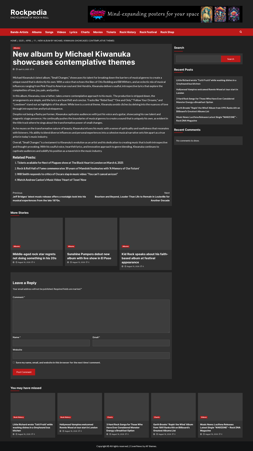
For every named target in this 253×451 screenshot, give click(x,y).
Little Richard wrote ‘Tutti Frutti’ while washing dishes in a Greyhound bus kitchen (206, 82)
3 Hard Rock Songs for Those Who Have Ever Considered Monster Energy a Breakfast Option (205, 100)
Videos (61, 32)
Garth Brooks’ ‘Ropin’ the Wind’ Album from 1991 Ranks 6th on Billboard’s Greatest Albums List (208, 109)
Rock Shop (167, 32)
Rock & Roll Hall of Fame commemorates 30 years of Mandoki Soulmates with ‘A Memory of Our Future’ (78, 168)
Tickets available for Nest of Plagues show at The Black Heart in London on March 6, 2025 (70, 162)
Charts (85, 32)
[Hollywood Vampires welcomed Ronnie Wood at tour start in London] (79, 407)
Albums (37, 32)
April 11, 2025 (23, 69)
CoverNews (136, 446)
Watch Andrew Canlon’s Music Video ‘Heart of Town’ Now (51, 179)
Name (17, 337)
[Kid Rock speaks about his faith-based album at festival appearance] (145, 234)
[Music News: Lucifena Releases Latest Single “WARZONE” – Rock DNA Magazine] (220, 407)
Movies (98, 32)
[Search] (241, 32)
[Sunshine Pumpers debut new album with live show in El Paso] (91, 234)
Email (96, 337)
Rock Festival (148, 32)
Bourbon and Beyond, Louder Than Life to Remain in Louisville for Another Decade (132, 196)
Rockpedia (29, 12)
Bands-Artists (19, 32)
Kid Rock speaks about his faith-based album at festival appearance (145, 258)
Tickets (111, 32)
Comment (19, 297)
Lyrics (73, 32)
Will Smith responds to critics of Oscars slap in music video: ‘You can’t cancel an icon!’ (67, 174)
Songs (49, 32)
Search (179, 47)
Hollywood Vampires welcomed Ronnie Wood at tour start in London (207, 91)
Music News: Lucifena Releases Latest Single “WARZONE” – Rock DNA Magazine (206, 119)
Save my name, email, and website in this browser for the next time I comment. (58, 362)
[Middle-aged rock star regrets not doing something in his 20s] (37, 234)
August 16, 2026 (24, 262)
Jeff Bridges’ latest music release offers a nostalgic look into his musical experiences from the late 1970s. (49, 196)
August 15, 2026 (78, 262)
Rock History (128, 32)
